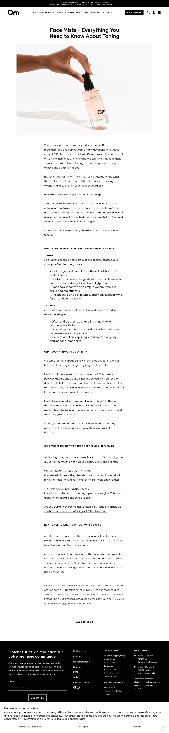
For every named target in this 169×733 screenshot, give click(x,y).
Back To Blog (84, 622)
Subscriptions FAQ (111, 662)
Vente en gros (109, 687)
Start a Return (109, 659)
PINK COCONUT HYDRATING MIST (70, 488)
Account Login (110, 669)
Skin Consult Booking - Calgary (147, 682)
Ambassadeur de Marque (114, 691)
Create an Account (111, 673)
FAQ (75, 672)
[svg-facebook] (74, 687)
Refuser (137, 726)
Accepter (83, 726)
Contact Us (108, 666)
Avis (75, 677)
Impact (77, 656)
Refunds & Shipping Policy (114, 655)
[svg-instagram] (78, 687)
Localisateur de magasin (144, 679)
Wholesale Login (110, 676)
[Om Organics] (15, 12)
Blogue (107, 12)
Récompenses (92, 12)
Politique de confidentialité (69, 718)
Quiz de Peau (81, 682)
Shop (64, 603)
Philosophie (79, 651)
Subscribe (37, 698)
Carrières (107, 694)
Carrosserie (72, 12)
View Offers (134, 12)
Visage (57, 12)
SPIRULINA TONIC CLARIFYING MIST (71, 470)
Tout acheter (41, 12)
